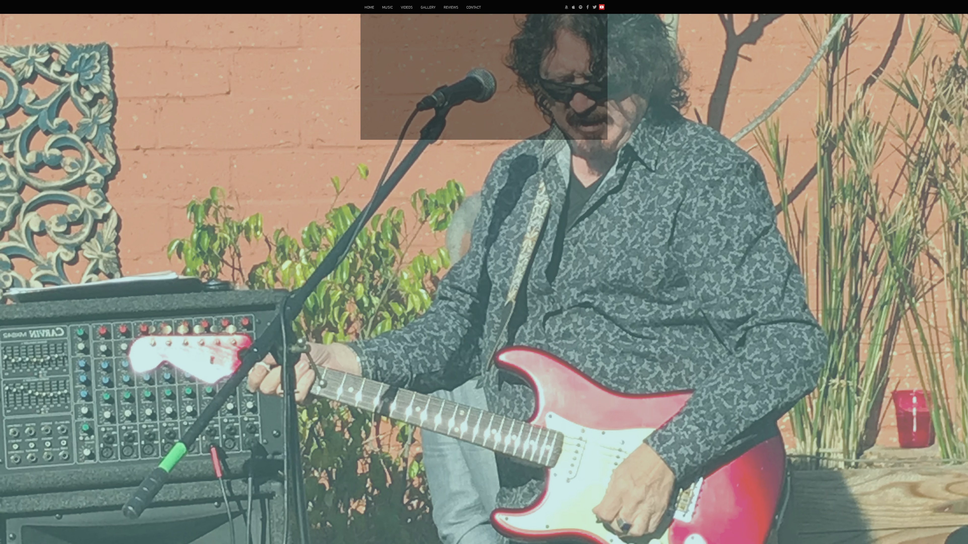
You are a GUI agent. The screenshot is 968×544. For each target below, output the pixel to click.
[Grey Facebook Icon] (587, 7)
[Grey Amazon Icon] (566, 7)
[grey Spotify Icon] (580, 7)
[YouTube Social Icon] (601, 7)
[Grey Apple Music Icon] (573, 7)
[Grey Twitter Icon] (594, 7)
